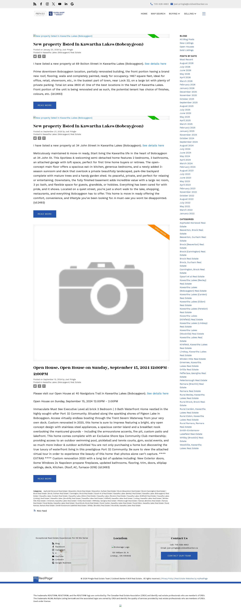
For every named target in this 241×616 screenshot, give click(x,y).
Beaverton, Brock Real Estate (80, 491)
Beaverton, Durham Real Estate (104, 491)
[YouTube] (59, 4)
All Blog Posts (187, 39)
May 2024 (185, 156)
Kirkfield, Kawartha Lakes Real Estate (118, 498)
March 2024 (186, 163)
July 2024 (185, 149)
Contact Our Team (179, 555)
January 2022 (187, 213)
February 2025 (187, 127)
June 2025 (185, 113)
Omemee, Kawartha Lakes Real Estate (62, 501)
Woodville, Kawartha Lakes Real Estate (125, 506)
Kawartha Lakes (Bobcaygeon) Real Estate (62, 52)
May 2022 (185, 206)
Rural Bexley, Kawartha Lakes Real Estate (59, 503)
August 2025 (186, 106)
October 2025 (187, 99)
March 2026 (186, 81)
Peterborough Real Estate (128, 501)
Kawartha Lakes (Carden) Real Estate (54, 496)
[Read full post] (101, 37)
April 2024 (185, 159)
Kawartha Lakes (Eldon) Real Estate (82, 496)
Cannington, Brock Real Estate (81, 493)
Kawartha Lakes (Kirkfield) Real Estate (141, 496)
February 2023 (187, 188)
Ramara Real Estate (190, 391)
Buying (173, 13)
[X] (53, 4)
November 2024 (188, 134)
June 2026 (185, 70)
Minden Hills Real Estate (193, 359)
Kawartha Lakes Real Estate (92, 498)
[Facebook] (41, 4)
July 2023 (185, 174)
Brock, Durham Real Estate (58, 493)
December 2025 (188, 91)
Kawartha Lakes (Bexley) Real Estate (128, 493)
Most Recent (186, 59)
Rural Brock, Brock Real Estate (87, 503)
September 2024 (189, 142)
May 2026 (185, 74)
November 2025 (188, 95)
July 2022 (185, 202)
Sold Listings (186, 50)
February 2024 (188, 167)
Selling (189, 13)
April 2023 (185, 184)
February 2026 (187, 84)
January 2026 (187, 88)
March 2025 (186, 124)
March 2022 (186, 210)
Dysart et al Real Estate (103, 493)
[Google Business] (72, 4)
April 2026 (185, 77)
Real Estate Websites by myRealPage (191, 579)
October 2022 (187, 195)
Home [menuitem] (144, 13)
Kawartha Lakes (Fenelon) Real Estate (111, 496)
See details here (155, 63)
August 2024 (187, 145)
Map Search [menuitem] (158, 13)
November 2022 (188, 192)
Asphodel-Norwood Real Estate (56, 491)
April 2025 (185, 120)
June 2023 (185, 177)
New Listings (186, 43)
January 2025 (187, 131)
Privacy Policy (167, 579)
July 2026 (185, 66)
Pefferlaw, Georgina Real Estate (105, 501)
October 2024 (187, 138)
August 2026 (186, 63)
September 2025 (189, 102)
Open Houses (187, 46)
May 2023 (185, 181)
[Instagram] (47, 4)
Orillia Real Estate (85, 501)
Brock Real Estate (40, 493)
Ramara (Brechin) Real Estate (149, 501)
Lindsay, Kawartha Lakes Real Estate (148, 498)
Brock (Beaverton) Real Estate (129, 491)
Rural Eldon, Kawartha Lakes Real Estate (148, 503)
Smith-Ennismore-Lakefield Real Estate (71, 506)
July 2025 (185, 109)
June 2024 (185, 152)
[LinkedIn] (66, 4)
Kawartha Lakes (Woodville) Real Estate (66, 498)
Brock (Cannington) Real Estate (154, 491)
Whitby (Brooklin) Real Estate (99, 506)
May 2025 (185, 117)
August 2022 (186, 199)
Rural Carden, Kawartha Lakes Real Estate (116, 503)
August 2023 (186, 170)
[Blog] (34, 4)
